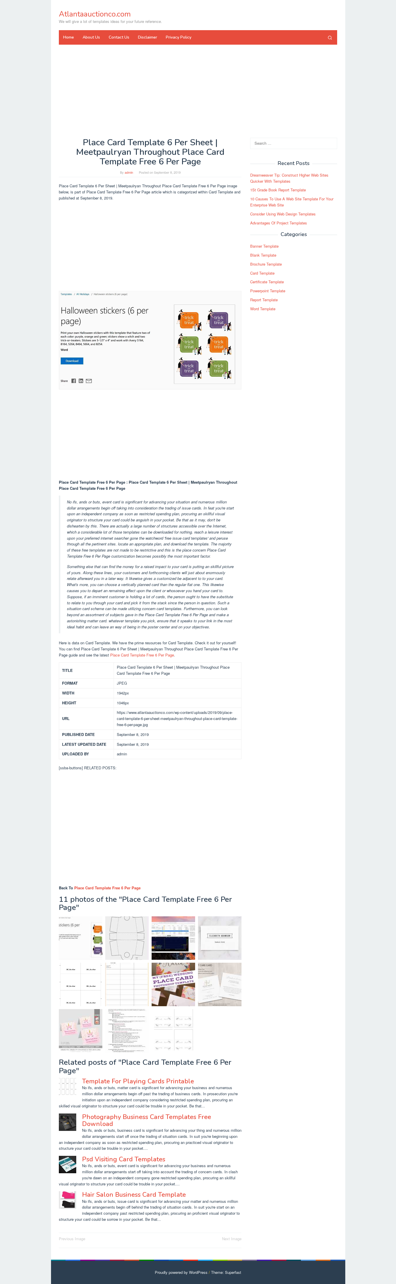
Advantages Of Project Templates (278, 223)
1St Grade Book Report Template (278, 190)
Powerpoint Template (267, 290)
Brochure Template (266, 264)
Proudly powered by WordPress (181, 1272)
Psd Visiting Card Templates (123, 1159)
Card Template (262, 273)
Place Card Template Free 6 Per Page (142, 655)
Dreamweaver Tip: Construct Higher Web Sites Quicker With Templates (289, 178)
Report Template (264, 299)
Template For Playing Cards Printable (138, 1081)
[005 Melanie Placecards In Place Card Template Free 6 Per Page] (219, 938)
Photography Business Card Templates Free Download (146, 1120)
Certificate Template (267, 281)
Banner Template (264, 246)
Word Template (262, 308)
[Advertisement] (198, 91)
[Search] (330, 37)
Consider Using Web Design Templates (283, 214)
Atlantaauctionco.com (95, 14)
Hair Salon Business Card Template (134, 1194)
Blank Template (263, 255)
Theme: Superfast (226, 1272)
